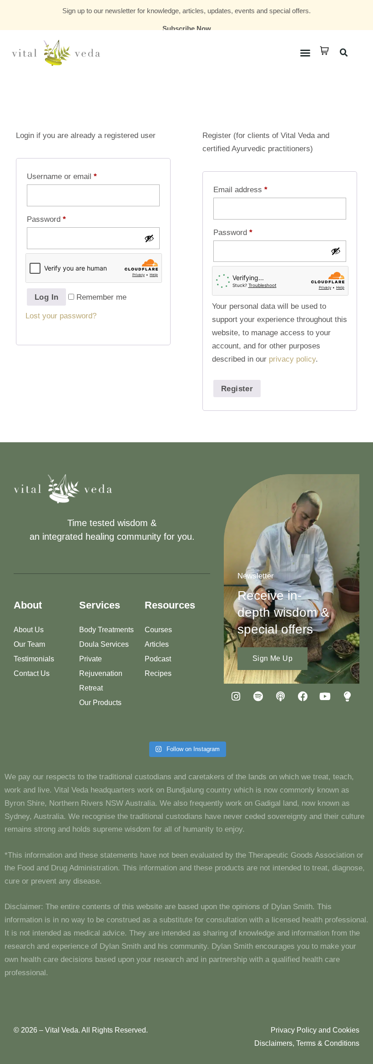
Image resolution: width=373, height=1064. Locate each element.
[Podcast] (281, 696)
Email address (240, 189)
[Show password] (149, 238)
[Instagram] (236, 696)
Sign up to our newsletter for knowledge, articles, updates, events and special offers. (186, 11)
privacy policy (292, 359)
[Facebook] (303, 696)
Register (237, 388)
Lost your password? (60, 316)
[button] (305, 53)
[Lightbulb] (348, 696)
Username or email (62, 176)
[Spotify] (258, 696)
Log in (46, 297)
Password (46, 219)
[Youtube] (325, 696)
